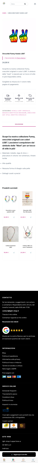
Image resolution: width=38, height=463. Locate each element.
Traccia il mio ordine (9, 314)
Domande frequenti (9, 391)
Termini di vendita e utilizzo (12, 366)
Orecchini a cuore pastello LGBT (10, 211)
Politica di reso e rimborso (11, 362)
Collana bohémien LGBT (11, 246)
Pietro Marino (21, 58)
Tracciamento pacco (9, 394)
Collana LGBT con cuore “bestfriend (27, 246)
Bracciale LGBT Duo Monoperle (27, 211)
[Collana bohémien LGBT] (11, 234)
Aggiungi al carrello (20, 454)
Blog (4, 353)
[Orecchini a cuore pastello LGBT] (11, 199)
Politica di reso (7, 400)
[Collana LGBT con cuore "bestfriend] (27, 234)
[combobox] (16, 3)
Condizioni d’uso (8, 397)
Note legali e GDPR (9, 369)
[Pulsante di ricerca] (25, 3)
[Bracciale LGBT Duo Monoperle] (27, 199)
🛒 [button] (14, 217)
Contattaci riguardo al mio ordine (14, 318)
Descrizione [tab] (19, 124)
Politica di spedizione (10, 356)
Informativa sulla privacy (11, 359)
